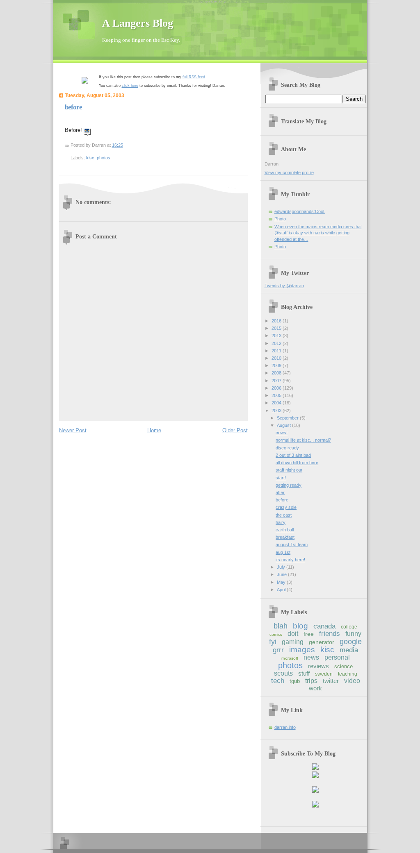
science (343, 666)
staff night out (289, 469)
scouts (283, 673)
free (309, 634)
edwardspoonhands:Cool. (299, 211)
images (302, 649)
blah (281, 626)
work (315, 688)
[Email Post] (125, 145)
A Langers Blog (137, 23)
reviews (318, 665)
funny (353, 633)
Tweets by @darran (284, 285)
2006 (277, 388)
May (282, 582)
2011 (277, 350)
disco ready (287, 447)
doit (293, 633)
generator (321, 642)
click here (130, 86)
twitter (331, 680)
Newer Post (73, 430)
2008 (277, 372)
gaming (293, 641)
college (349, 627)
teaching (347, 674)
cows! (282, 432)
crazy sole (286, 507)
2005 (277, 395)
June (282, 574)
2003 (277, 410)
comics (275, 634)
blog (300, 626)
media (349, 650)
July (281, 567)
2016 (277, 320)
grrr (278, 650)
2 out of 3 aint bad (293, 455)
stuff (304, 673)
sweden (324, 674)
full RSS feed (194, 77)
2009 (277, 365)
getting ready (288, 485)
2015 (277, 328)
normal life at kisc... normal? (303, 440)
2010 (277, 358)
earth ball (285, 529)
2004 (277, 402)
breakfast (285, 537)
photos (103, 157)
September (288, 417)
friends (329, 633)
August (284, 425)
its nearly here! (290, 559)
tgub (295, 681)
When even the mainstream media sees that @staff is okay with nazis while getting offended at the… (318, 233)
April (282, 589)
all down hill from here (297, 462)
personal (337, 657)
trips (311, 680)
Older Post (235, 430)
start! (281, 477)
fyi (272, 641)
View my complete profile (289, 172)
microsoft (289, 658)
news (311, 657)
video (352, 680)
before (73, 107)
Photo (280, 218)
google (351, 641)
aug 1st (283, 552)
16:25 (117, 145)
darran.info (285, 727)
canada (324, 626)
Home (154, 430)
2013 (277, 335)
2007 (277, 380)
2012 (277, 343)
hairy (280, 522)
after (280, 492)
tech (277, 681)
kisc (90, 157)
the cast (284, 515)
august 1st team (292, 544)
